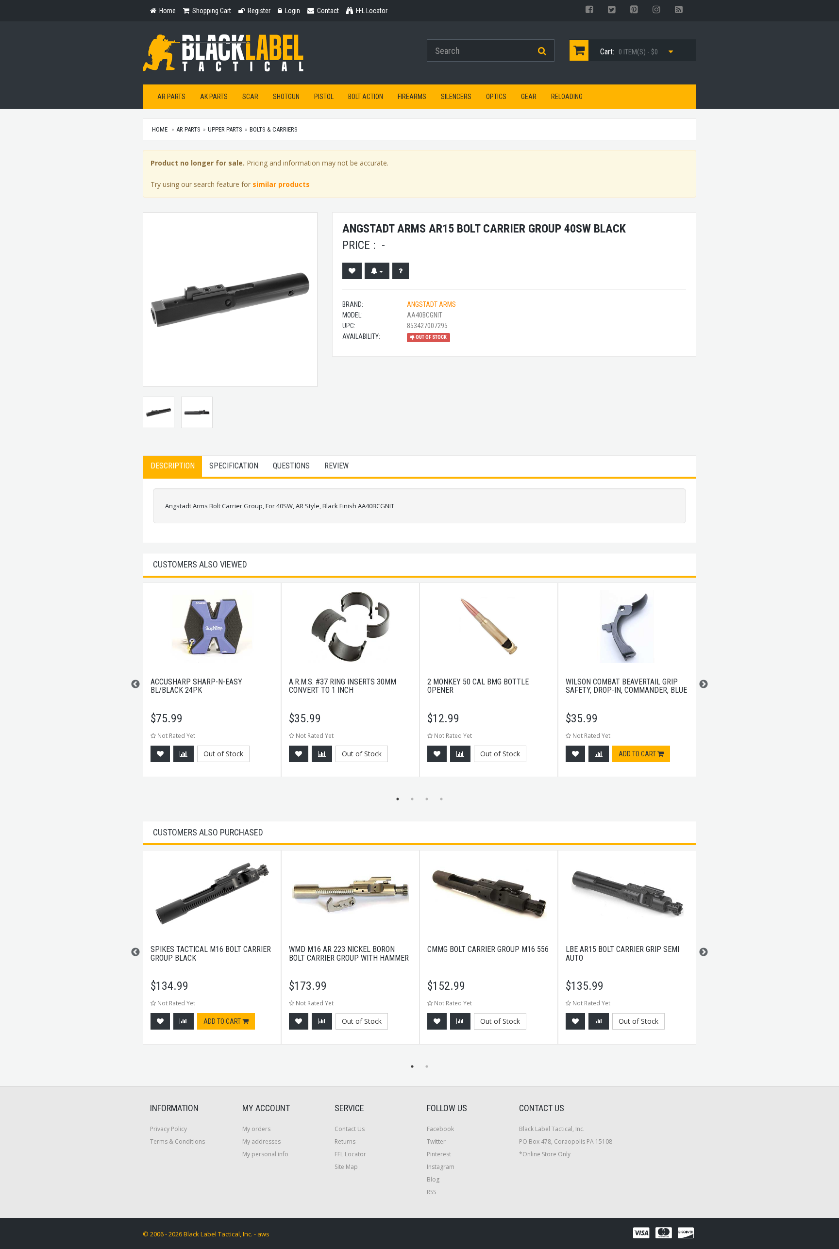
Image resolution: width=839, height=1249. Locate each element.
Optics (496, 96)
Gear (529, 96)
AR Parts (171, 96)
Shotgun (286, 96)
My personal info (265, 1154)
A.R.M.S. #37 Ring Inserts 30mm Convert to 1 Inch (342, 686)
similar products (281, 184)
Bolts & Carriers (274, 129)
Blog (433, 1179)
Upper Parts (225, 129)
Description (173, 465)
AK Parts (214, 96)
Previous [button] (135, 684)
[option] (212, 685)
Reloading (567, 96)
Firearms (412, 96)
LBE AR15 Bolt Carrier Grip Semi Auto (622, 954)
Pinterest (439, 1154)
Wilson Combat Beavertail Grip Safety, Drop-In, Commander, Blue (626, 686)
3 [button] (427, 799)
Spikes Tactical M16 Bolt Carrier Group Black (211, 954)
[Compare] (183, 754)
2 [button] (412, 799)
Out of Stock (223, 753)
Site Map (346, 1167)
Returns (345, 1141)
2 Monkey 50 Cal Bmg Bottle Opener (478, 686)
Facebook (440, 1129)
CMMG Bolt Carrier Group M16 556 (488, 949)
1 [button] (398, 799)
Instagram (440, 1167)
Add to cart (638, 754)
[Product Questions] (400, 271)
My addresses (261, 1141)
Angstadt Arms (431, 304)
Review (336, 465)
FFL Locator (350, 1154)
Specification (233, 465)
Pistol (324, 96)
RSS (431, 1192)
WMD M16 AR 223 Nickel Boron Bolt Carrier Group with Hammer (349, 954)
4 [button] (441, 799)
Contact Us (350, 1129)
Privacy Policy (168, 1129)
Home (160, 129)
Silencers (456, 96)
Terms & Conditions (177, 1141)
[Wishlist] (352, 271)
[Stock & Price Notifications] (377, 271)
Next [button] (703, 684)
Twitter (436, 1141)
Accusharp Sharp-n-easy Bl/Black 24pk (196, 686)
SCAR (250, 96)
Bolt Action (365, 96)
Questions (291, 465)
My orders (256, 1129)
